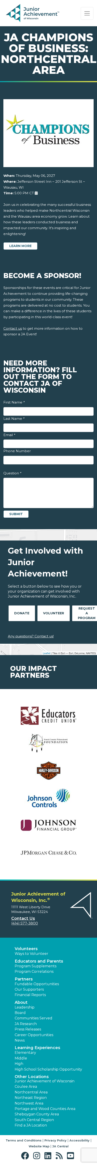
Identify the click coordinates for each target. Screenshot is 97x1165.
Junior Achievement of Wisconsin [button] (44, 1081)
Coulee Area (26, 1086)
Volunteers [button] (26, 949)
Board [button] (20, 1013)
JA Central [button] (60, 1146)
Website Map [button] (39, 1146)
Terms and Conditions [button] (24, 1140)
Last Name (13, 418)
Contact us (12, 328)
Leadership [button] (25, 1007)
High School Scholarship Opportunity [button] (48, 1069)
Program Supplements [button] (35, 966)
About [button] (21, 1002)
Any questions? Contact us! (31, 636)
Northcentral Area (31, 1092)
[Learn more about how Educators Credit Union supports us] (48, 718)
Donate (21, 613)
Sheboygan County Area (37, 1114)
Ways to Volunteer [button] (31, 953)
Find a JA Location (31, 1125)
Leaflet (46, 653)
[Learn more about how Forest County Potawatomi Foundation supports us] (48, 746)
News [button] (20, 1040)
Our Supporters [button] (29, 989)
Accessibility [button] (79, 1140)
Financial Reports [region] (30, 995)
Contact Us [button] (23, 918)
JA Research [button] (26, 1024)
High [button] (19, 1064)
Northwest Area (29, 1103)
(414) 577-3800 (24, 923)
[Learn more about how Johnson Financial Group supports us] (48, 828)
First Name (14, 402)
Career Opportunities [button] (34, 1035)
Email (9, 435)
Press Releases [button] (28, 1029)
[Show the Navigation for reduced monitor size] (87, 13)
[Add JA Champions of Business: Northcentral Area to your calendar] (36, 193)
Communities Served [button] (33, 1018)
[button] (26, 1156)
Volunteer (53, 613)
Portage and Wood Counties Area (45, 1109)
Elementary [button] (25, 1052)
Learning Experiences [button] (37, 1048)
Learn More (20, 246)
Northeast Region (31, 1097)
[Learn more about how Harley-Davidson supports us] (48, 773)
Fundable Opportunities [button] (37, 984)
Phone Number (17, 451)
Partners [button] (24, 979)
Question (12, 473)
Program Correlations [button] (34, 971)
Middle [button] (21, 1058)
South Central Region (34, 1120)
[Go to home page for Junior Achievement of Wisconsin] (33, 13)
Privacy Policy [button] (55, 1140)
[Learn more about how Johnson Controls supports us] (48, 800)
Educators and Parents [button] (39, 961)
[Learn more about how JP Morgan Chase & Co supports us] (48, 855)
